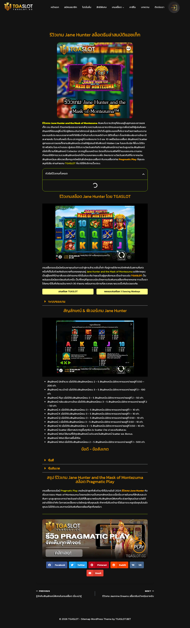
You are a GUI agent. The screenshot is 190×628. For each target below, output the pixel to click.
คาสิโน (132, 7)
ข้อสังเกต (54, 468)
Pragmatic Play (128, 159)
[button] (143, 174)
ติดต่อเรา (159, 7)
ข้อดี (51, 460)
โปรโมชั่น (86, 7)
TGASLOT (136, 275)
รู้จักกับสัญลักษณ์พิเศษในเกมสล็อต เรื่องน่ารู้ (59, 594)
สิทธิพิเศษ (101, 7)
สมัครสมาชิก (70, 7)
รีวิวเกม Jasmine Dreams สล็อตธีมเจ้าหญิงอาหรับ (128, 594)
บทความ (145, 7)
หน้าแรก (55, 7)
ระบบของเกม (56, 301)
